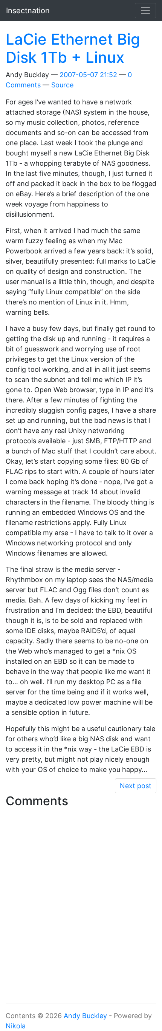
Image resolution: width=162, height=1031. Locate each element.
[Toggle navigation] (145, 10)
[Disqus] (81, 905)
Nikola (16, 1026)
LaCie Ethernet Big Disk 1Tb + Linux (73, 48)
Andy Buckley (85, 1016)
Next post (135, 786)
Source (62, 85)
